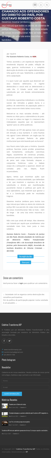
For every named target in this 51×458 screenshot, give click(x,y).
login (21, 283)
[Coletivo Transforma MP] (7, 5)
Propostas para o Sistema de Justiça (17, 404)
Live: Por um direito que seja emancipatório (19, 422)
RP (27, 452)
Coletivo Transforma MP (25, 449)
